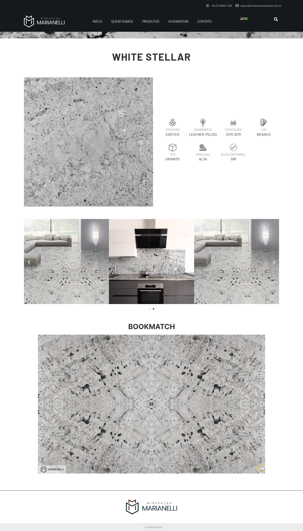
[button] (276, 19)
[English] (242, 18)
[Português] (246, 18)
